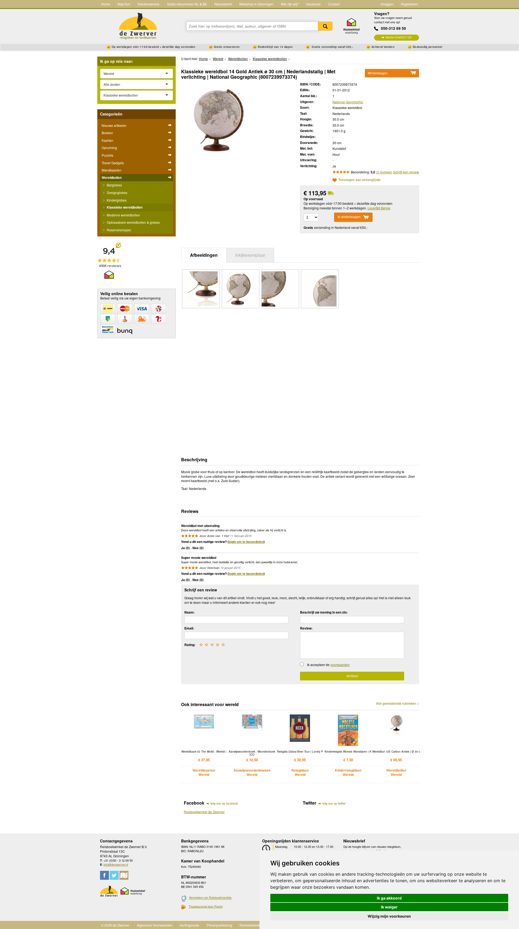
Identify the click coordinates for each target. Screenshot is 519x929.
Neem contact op (398, 37)
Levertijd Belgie (379, 208)
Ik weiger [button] (389, 907)
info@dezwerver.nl (116, 864)
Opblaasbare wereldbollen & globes (133, 222)
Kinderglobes (116, 200)
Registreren (409, 4)
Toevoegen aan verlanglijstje (359, 180)
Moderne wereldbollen (123, 215)
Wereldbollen (112, 177)
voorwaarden (340, 664)
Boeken (107, 132)
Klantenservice (148, 4)
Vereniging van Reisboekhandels (210, 897)
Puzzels (107, 155)
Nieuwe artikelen (114, 125)
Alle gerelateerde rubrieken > (397, 703)
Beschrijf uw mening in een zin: (324, 612)
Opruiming (109, 147)
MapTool (124, 4)
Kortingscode (189, 925)
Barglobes (114, 185)
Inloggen (387, 4)
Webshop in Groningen (256, 4)
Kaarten (107, 140)
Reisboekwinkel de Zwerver (204, 811)
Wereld (218, 58)
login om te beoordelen (246, 541)
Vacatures (313, 4)
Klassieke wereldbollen (124, 207)
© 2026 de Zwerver (115, 925)
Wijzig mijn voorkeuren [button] (389, 916)
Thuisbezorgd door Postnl (205, 906)
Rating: (189, 644)
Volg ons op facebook (224, 803)
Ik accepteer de (328, 664)
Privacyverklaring (219, 925)
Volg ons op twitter (334, 803)
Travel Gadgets (113, 162)
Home (105, 4)
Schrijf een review (406, 172)
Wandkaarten (111, 170)
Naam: (189, 612)
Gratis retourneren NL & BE (187, 4)
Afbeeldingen (204, 255)
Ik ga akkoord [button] (389, 898)
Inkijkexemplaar (250, 255)
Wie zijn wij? (290, 4)
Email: (189, 628)
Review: (306, 628)
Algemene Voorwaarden (154, 925)
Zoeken (325, 26)
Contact (334, 4)
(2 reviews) (384, 172)
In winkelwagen (349, 217)
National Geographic (347, 102)
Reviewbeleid (249, 925)
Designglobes (116, 192)
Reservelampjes (118, 230)
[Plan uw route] (123, 875)
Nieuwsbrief (223, 4)
